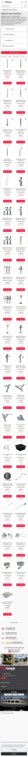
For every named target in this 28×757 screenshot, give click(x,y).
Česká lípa (22, 694)
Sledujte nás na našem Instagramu (15, 647)
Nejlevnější (4, 56)
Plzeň (15, 694)
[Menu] (2, 2)
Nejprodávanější (16, 56)
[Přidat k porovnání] (7, 63)
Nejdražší (9, 56)
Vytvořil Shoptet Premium (10, 710)
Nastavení (14, 749)
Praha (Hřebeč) (9, 694)
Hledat (25, 6)
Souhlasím (14, 753)
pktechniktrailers (15, 651)
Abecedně (23, 56)
